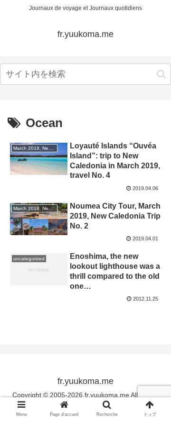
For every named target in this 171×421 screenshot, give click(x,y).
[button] (161, 74)
